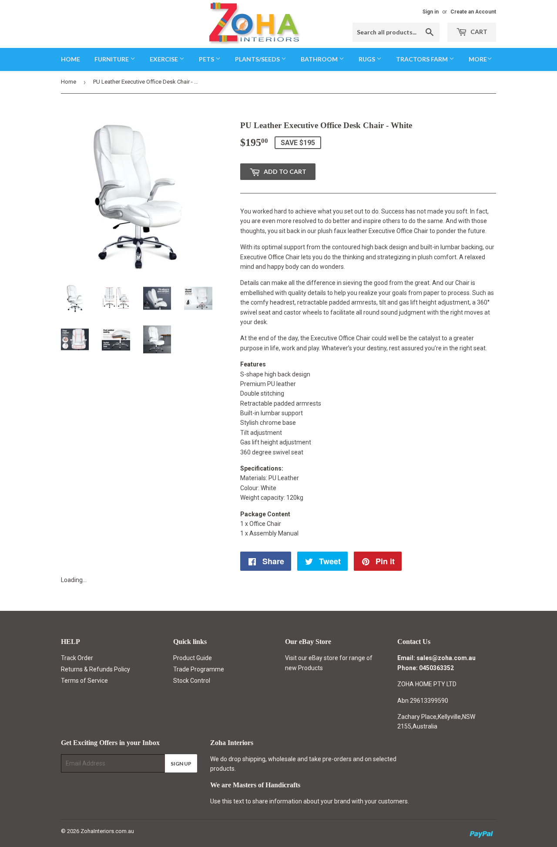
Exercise (164, 59)
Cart (478, 31)
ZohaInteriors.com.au (107, 831)
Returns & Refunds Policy (95, 669)
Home (70, 59)
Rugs (367, 59)
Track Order (77, 657)
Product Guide (192, 657)
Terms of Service (84, 680)
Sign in (431, 12)
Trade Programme (198, 669)
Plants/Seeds (258, 59)
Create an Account (473, 12)
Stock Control (191, 680)
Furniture (112, 59)
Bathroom (320, 59)
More (478, 59)
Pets (207, 59)
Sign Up (181, 763)
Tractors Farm (422, 59)
